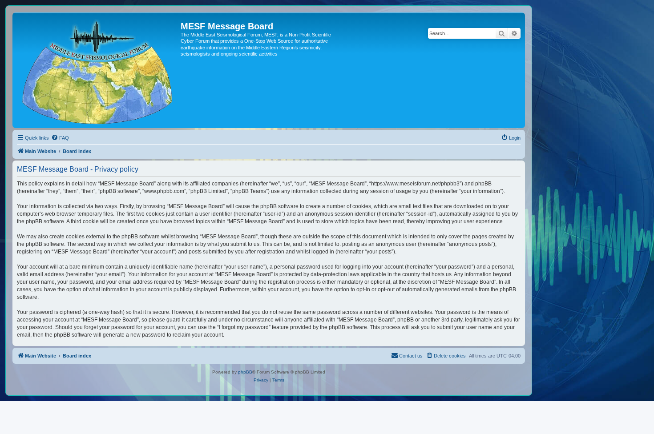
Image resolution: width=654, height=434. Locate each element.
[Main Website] (98, 70)
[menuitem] (60, 138)
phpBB (245, 372)
